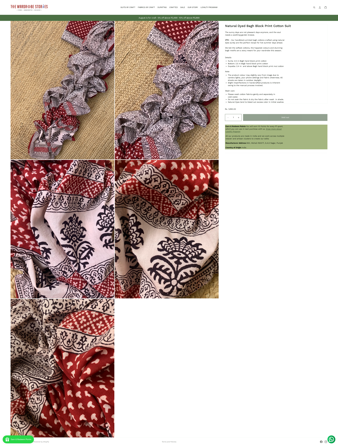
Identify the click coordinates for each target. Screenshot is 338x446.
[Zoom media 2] (167, 90)
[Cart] (325, 7)
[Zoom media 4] (167, 229)
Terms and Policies (169, 442)
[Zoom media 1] (62, 90)
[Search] (314, 7)
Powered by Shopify (41, 442)
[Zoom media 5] (62, 368)
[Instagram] (325, 441)
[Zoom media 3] (62, 229)
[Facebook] (321, 441)
